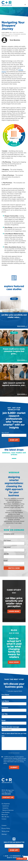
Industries (5, 808)
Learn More (14, 611)
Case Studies (6, 812)
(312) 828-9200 (6, 794)
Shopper (23, 34)
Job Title (5, 714)
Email (4, 720)
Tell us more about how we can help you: (14, 734)
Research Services (8, 810)
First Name (6, 694)
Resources (5, 815)
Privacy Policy (6, 828)
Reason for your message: (11, 727)
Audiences (6, 806)
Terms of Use (5, 831)
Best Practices (14, 32)
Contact (4, 819)
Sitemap (4, 834)
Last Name (6, 701)
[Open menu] (25, 5)
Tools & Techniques (14, 34)
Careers (4, 825)
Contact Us (8, 797)
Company (5, 707)
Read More (14, 662)
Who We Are (5, 817)
